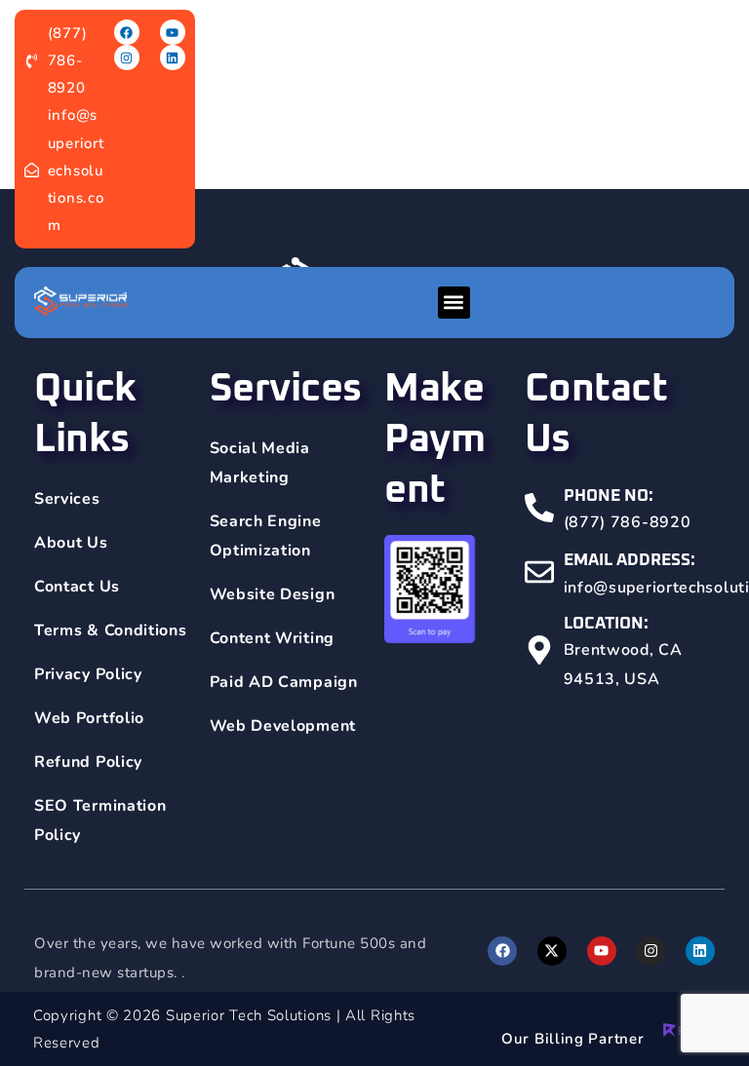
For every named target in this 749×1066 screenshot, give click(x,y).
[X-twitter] (552, 951)
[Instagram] (126, 57)
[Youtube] (172, 32)
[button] (454, 302)
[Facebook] (126, 32)
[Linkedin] (172, 57)
